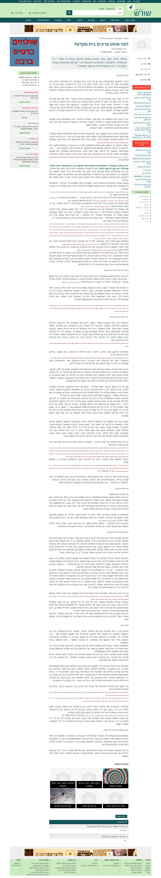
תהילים (146, 213)
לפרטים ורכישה (24, 102)
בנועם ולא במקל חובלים (142, 106)
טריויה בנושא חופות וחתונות (39, 868)
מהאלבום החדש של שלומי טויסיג (142, 110)
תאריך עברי (37, 1)
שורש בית (136, 1)
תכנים (120, 9)
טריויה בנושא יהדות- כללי (40, 863)
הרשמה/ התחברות (39, 13)
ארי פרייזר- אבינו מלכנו (29, 82)
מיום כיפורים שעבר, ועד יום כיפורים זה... (142, 186)
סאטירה (58, 20)
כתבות (102, 20)
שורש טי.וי (76, 1)
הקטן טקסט (139, 74)
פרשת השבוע (144, 196)
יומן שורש (111, 1)
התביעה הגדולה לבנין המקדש (141, 158)
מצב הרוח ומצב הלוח (116, 806)
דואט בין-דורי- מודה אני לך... (141, 114)
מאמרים (91, 20)
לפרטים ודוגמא (24, 166)
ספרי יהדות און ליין (69, 865)
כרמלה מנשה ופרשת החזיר (141, 103)
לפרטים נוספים (24, 133)
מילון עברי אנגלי (136, 868)
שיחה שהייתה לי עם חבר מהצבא (143, 181)
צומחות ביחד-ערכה (32, 154)
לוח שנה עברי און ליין (30, 85)
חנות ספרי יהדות (69, 872)
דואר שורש (102, 1)
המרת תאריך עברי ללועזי (133, 865)
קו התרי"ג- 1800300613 (141, 176)
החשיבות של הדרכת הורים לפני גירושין (142, 119)
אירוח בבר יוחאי (33, 123)
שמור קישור (143, 80)
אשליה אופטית (115, 786)
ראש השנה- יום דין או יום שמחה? (89, 784)
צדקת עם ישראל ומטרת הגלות (143, 151)
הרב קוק (146, 199)
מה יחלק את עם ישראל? (142, 155)
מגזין (129, 1)
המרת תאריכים (144, 216)
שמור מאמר (143, 69)
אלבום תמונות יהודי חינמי (133, 863)
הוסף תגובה (120, 816)
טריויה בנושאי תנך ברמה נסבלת (38, 874)
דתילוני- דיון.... (145, 173)
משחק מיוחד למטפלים (31, 92)
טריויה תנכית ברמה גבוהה (40, 872)
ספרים (28, 20)
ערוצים (79, 20)
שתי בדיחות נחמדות (62, 806)
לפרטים (24, 117)
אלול (147, 210)
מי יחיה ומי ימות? (89, 806)
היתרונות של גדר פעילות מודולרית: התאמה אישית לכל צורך (142, 130)
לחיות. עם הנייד (33, 139)
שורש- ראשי (130, 20)
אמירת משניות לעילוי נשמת (66, 863)
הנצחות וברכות (136, 870)
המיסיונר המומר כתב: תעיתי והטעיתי (62, 784)
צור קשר (17, 863)
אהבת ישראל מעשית (143, 167)
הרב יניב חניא (144, 202)
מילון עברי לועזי (49, 1)
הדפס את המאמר (142, 59)
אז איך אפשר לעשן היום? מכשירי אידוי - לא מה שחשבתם (142, 136)
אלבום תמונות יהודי (63, 1)
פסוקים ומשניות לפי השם (66, 870)
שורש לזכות (121, 1)
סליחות (146, 205)
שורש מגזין (115, 20)
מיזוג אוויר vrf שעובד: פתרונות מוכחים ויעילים (144, 94)
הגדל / (145, 74)
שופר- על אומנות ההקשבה (28, 77)
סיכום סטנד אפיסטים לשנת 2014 (142, 124)
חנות (94, 1)
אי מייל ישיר (16, 865)
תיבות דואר (18, 13)
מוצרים (101, 9)
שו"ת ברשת (110, 9)
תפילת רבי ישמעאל (142, 207)
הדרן (147, 221)
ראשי (126, 38)
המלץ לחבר (143, 64)
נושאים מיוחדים (43, 20)
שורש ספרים (86, 1)
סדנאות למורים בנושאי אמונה (65, 868)
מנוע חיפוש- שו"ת (25, 1)
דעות (69, 20)
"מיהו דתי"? (146, 170)
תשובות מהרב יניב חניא (111, 865)
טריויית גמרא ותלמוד (42, 870)
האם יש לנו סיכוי (24, 148)
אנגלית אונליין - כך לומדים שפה (142, 99)
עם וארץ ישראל (106, 38)
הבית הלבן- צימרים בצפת (30, 108)
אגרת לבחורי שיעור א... (29, 80)
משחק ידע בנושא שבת (41, 865)
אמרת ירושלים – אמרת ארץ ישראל (142, 163)
